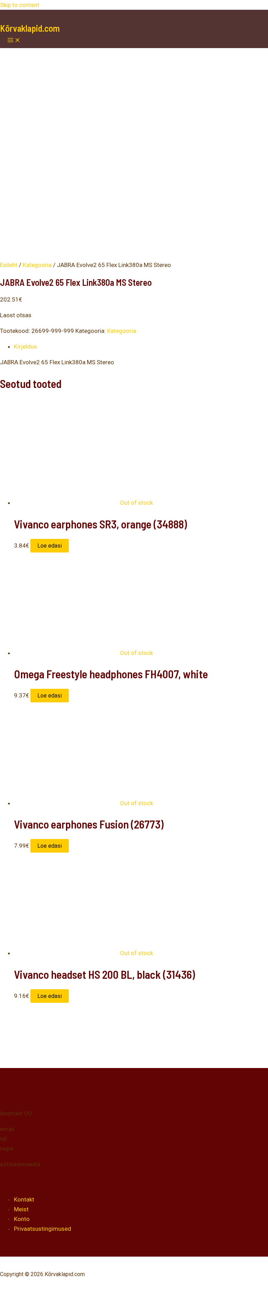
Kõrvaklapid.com (30, 28)
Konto (22, 1218)
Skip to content (19, 4)
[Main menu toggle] (14, 40)
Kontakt (24, 1199)
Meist (21, 1209)
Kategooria (37, 264)
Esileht (8, 264)
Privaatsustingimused (42, 1228)
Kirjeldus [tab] (25, 346)
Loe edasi (49, 545)
